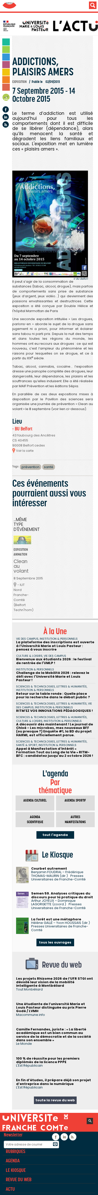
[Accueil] (50, 25)
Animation (20, 554)
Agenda (6, 98)
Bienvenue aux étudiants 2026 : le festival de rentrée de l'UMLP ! (53, 661)
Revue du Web (18, 1179)
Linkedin (6, 117)
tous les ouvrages (55, 942)
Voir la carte (24, 451)
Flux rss (6, 124)
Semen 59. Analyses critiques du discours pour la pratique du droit (62, 895)
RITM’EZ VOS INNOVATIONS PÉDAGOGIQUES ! (54, 710)
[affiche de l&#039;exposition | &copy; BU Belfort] (50, 224)
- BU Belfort (22, 429)
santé (48, 467)
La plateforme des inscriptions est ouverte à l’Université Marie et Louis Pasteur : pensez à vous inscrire (55, 646)
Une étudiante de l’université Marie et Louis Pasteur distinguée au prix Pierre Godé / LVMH (51, 1008)
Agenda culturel (34, 800)
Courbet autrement (49, 868)
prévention (30, 467)
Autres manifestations (75, 819)
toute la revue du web (55, 1100)
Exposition (19, 82)
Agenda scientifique (35, 819)
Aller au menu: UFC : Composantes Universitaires (9, 5)
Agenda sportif (75, 800)
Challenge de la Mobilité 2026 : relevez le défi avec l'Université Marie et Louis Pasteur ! (52, 676)
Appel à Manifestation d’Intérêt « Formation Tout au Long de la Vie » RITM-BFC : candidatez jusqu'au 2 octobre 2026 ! (54, 752)
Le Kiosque (16, 1170)
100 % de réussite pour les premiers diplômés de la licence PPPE (48, 1060)
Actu (10, 1189)
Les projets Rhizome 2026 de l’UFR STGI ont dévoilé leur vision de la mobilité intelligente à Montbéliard (54, 982)
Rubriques (15, 1151)
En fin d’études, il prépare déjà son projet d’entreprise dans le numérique (53, 1082)
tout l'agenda (55, 834)
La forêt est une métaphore (56, 919)
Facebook (6, 109)
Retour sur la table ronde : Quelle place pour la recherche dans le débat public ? (53, 695)
